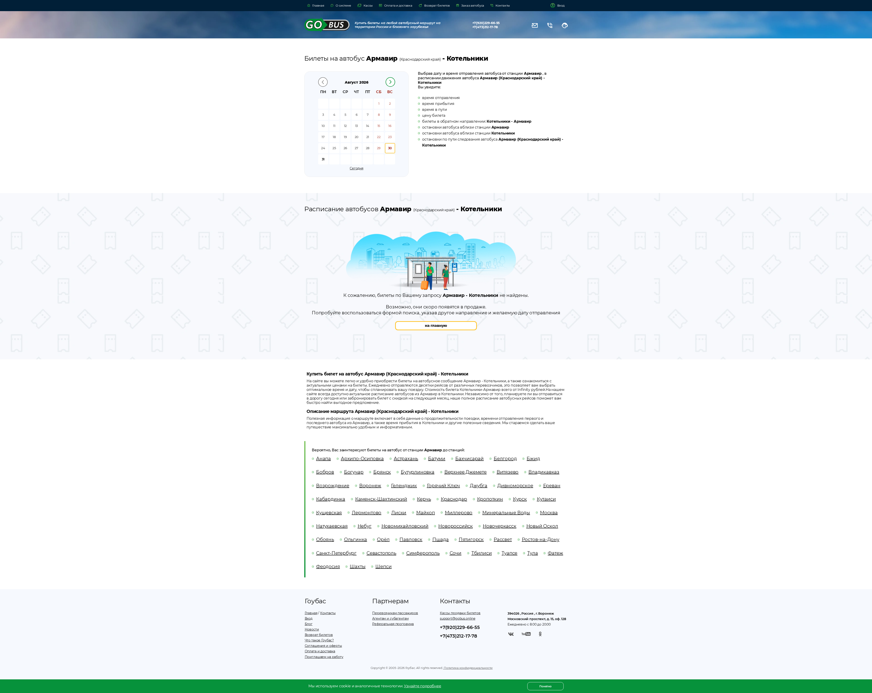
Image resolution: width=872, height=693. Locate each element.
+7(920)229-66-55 (486, 23)
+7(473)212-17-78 (485, 27)
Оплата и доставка (320, 651)
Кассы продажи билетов (460, 613)
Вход (308, 618)
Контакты (328, 613)
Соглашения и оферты (323, 646)
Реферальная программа (393, 624)
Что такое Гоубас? (319, 640)
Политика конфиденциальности (468, 668)
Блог (308, 624)
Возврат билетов (319, 635)
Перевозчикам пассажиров (395, 613)
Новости (312, 629)
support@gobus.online (457, 618)
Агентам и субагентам (390, 618)
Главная (311, 613)
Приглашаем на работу (324, 657)
